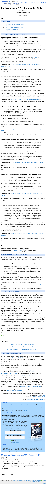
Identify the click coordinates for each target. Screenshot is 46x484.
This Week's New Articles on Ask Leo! (14, 24)
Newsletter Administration (11, 31)
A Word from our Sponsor (11, 26)
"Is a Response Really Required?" (29, 347)
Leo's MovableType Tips (13, 349)
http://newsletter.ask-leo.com (14, 390)
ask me (25, 410)
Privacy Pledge (15, 442)
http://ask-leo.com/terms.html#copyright (30, 386)
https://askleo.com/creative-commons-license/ (30, 483)
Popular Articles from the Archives (13, 27)
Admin (37, 2)
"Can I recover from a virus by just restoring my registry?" (26, 99)
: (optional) (15, 430)
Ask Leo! (43, 2)
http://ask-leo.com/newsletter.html (27, 375)
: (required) (15, 435)
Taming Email (15, 347)
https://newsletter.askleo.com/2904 (37, 396)
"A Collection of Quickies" (27, 344)
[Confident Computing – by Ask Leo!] (10, 3)
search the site (21, 406)
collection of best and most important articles (20, 404)
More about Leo (21, 451)
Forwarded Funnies (14, 344)
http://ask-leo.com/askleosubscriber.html (12, 358)
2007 (44, 395)
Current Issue (24, 2)
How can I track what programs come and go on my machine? (24, 285)
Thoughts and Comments (11, 29)
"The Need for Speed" (17, 250)
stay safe (30, 52)
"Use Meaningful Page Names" (29, 349)
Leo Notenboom (6, 447)
